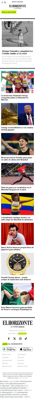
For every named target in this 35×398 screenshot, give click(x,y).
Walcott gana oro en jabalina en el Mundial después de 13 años (16, 188)
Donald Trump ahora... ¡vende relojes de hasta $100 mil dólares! (16, 278)
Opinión (5, 363)
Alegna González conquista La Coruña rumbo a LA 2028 (17, 52)
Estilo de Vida (22, 366)
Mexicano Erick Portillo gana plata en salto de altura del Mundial (16, 158)
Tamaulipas (22, 354)
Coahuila (5, 357)
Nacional (21, 357)
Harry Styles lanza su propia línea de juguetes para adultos (17, 248)
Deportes (21, 363)
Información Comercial (17, 331)
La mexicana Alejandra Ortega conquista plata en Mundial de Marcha (14, 97)
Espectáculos (7, 366)
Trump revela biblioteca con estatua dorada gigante (17, 128)
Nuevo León (6, 354)
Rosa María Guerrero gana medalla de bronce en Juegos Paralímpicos (16, 308)
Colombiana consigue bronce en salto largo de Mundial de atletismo (17, 218)
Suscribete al (17, 333)
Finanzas (21, 360)
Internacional (7, 360)
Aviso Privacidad (23, 378)
